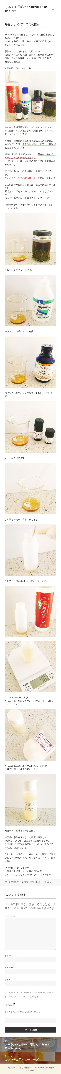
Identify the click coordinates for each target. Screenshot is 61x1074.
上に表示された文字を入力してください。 (23, 1012)
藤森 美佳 (29, 882)
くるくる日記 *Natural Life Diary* (32, 1067)
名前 (8, 955)
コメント (10, 916)
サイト (7, 979)
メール (9, 967)
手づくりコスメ (45, 882)
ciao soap (9, 34)
